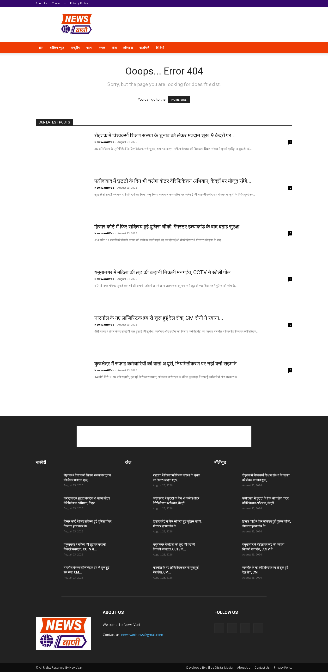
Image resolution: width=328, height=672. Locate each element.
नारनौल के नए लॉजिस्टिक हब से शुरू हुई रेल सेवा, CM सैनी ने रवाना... (158, 318)
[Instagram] (259, 47)
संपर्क (102, 47)
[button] (286, 48)
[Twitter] (267, 47)
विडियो (160, 47)
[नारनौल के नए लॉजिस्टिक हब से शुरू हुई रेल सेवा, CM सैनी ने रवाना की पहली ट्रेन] (62, 333)
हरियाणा (128, 47)
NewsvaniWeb (104, 142)
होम (41, 47)
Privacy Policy (79, 3)
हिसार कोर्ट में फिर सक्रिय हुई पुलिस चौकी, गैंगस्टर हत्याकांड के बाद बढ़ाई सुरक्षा (166, 227)
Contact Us (59, 3)
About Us (41, 3)
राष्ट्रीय (75, 47)
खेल (114, 47)
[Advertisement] (204, 24)
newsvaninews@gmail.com (142, 634)
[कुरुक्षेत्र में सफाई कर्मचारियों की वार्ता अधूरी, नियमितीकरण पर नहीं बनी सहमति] (62, 378)
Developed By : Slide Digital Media (209, 668)
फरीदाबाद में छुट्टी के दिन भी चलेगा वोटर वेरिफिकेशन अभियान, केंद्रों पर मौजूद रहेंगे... (172, 181)
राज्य (89, 47)
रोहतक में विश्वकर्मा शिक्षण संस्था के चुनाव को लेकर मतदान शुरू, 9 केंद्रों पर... (165, 135)
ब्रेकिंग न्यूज (57, 47)
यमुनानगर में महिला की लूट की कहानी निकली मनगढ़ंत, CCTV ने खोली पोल (162, 272)
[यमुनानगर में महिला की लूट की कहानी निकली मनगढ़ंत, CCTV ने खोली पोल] (62, 287)
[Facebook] (251, 47)
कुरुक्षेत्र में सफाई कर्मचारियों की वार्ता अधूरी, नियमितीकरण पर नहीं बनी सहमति (165, 364)
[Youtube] (275, 47)
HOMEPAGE (179, 99)
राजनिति (144, 47)
